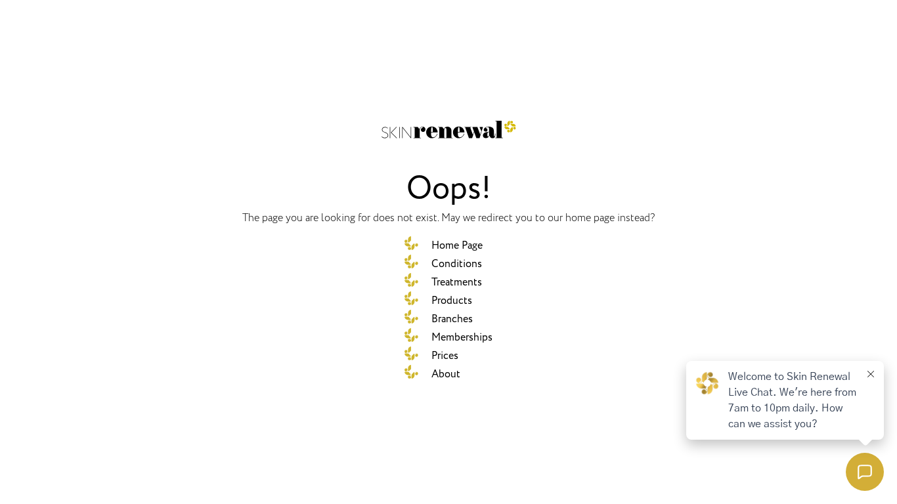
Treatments (456, 282)
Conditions (456, 264)
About (445, 374)
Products (451, 300)
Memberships (461, 337)
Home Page (457, 245)
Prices (444, 355)
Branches (452, 319)
